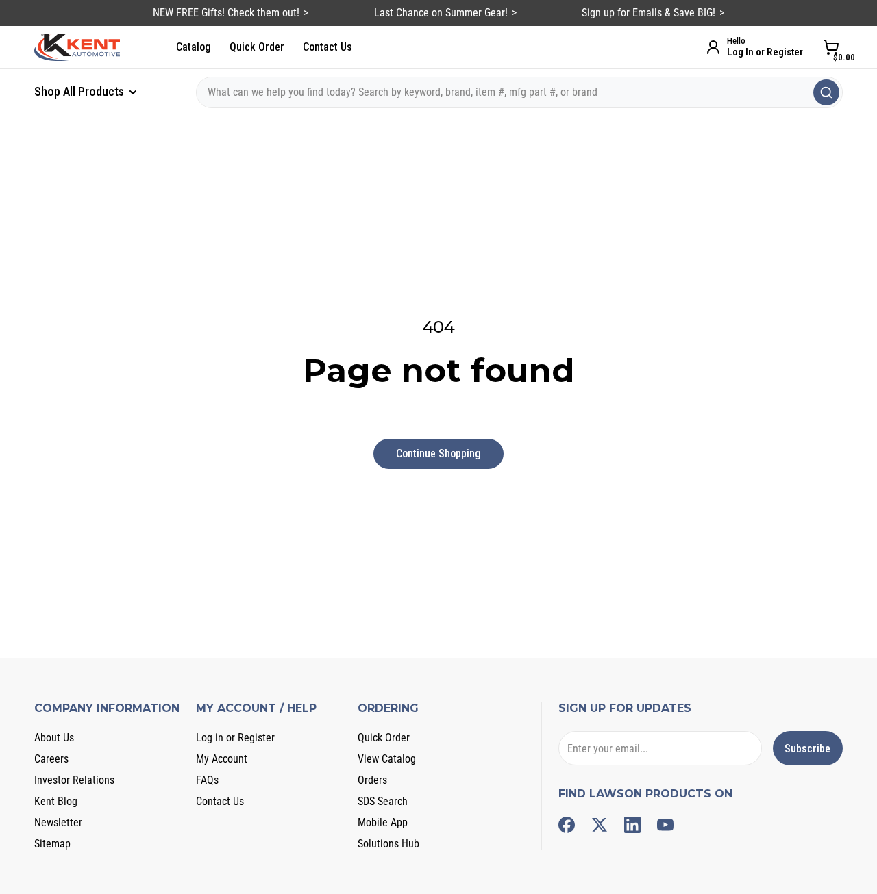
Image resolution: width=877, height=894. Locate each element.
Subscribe (807, 748)
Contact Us (327, 46)
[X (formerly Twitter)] (599, 825)
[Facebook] (566, 825)
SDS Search (383, 801)
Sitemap (52, 843)
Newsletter (58, 822)
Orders (372, 780)
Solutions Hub (388, 843)
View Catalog (387, 758)
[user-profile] (713, 47)
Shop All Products (80, 91)
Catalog (193, 46)
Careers (51, 758)
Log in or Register (235, 737)
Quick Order (257, 46)
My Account (221, 758)
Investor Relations (74, 780)
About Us (54, 737)
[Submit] (826, 92)
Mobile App (383, 822)
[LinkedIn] (632, 825)
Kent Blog (55, 801)
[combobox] (519, 92)
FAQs (207, 780)
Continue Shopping (438, 453)
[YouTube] (665, 825)
